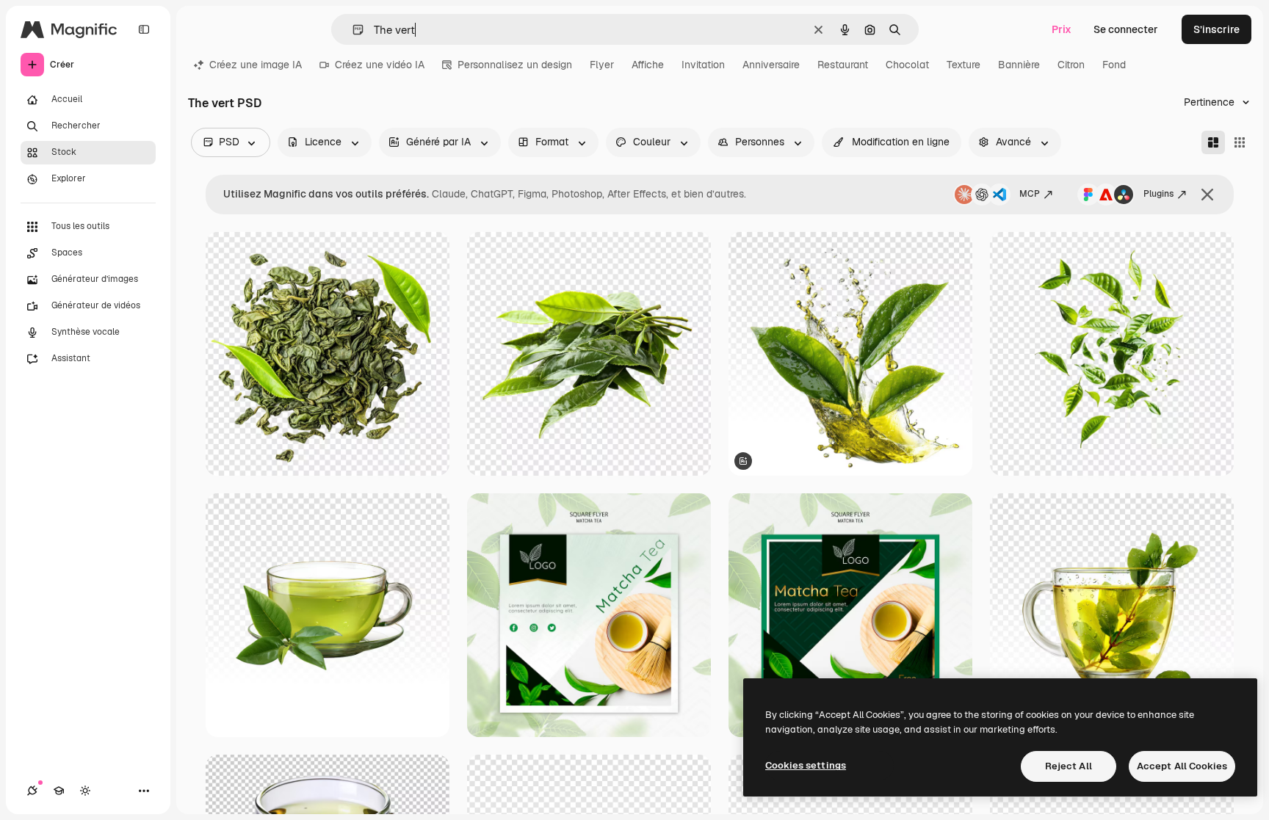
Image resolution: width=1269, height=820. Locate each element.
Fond (1114, 64)
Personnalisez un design (515, 64)
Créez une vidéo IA (379, 64)
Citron (1071, 64)
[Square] (1239, 142)
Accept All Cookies (1182, 766)
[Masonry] (1213, 142)
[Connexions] (32, 790)
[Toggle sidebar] (144, 29)
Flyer (602, 64)
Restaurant (842, 64)
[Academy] (58, 790)
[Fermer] (1207, 194)
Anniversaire (771, 64)
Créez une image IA (255, 64)
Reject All (1068, 766)
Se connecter (1125, 29)
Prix (1061, 29)
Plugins (1158, 194)
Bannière (1019, 64)
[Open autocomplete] (352, 29)
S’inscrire (1216, 29)
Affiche (648, 64)
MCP (1029, 194)
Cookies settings (805, 765)
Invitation (703, 64)
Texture (963, 64)
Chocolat (907, 64)
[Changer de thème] (85, 790)
